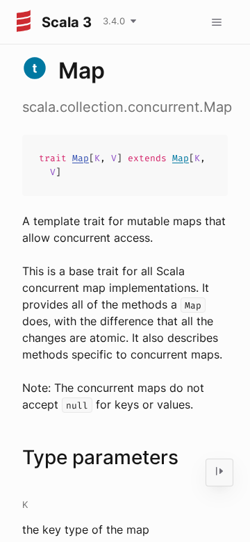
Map (80, 158)
